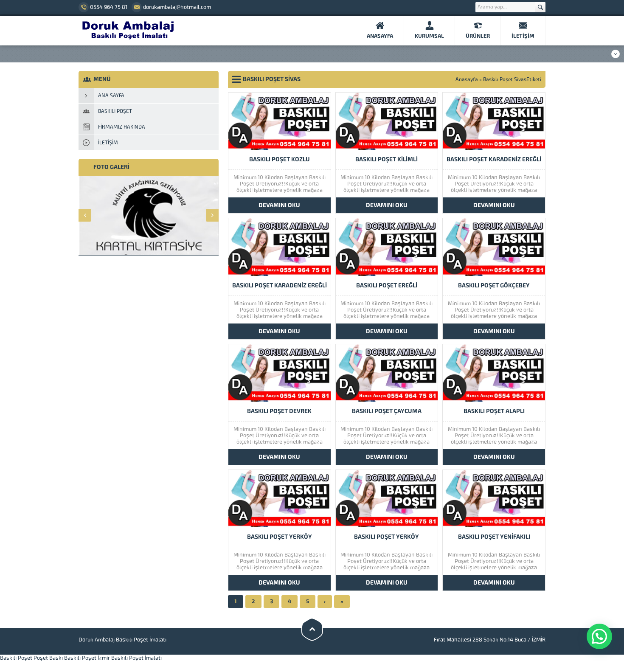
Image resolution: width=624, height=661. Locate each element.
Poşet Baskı (48, 658)
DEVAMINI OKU (279, 205)
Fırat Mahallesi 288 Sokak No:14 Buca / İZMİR (489, 639)
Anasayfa (466, 79)
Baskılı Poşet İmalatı (136, 658)
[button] (599, 636)
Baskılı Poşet (16, 658)
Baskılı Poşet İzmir (87, 658)
